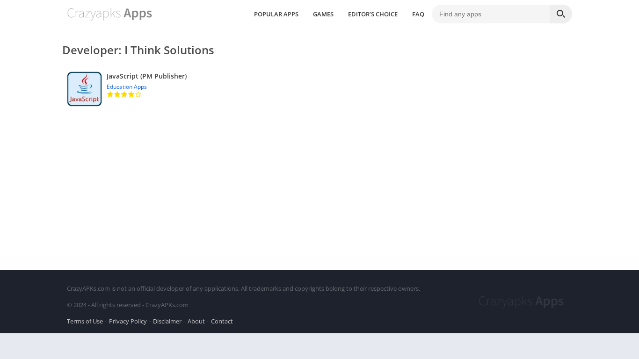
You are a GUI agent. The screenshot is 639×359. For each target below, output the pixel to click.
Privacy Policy (128, 321)
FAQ (418, 14)
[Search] (561, 14)
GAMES (323, 14)
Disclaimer (167, 321)
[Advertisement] (319, 181)
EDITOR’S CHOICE (373, 14)
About (196, 321)
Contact (222, 321)
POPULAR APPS (276, 14)
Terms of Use (85, 321)
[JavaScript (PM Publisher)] (319, 89)
